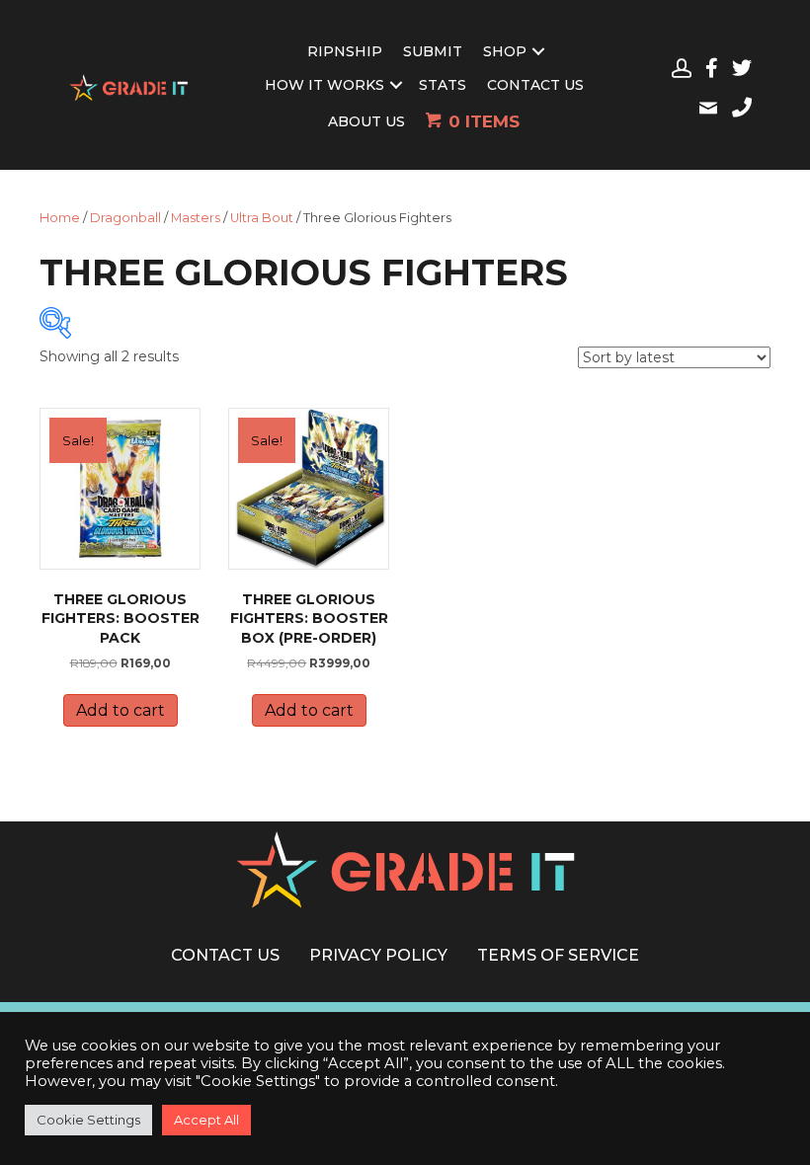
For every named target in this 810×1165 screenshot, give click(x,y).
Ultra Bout (261, 217)
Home (60, 217)
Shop (504, 51)
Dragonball (125, 217)
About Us (366, 121)
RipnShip (344, 51)
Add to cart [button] (120, 710)
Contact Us (535, 85)
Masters (195, 217)
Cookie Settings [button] (88, 1119)
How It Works (324, 85)
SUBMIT (432, 51)
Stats (442, 85)
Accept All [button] (206, 1119)
